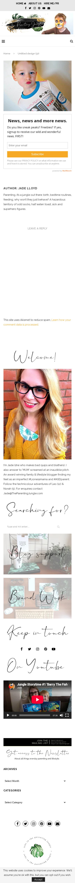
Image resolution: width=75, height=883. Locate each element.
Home (20, 3)
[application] (37, 699)
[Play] (8, 715)
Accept (38, 879)
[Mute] (61, 715)
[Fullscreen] (67, 715)
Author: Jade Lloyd (20, 188)
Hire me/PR (51, 3)
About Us (35, 3)
